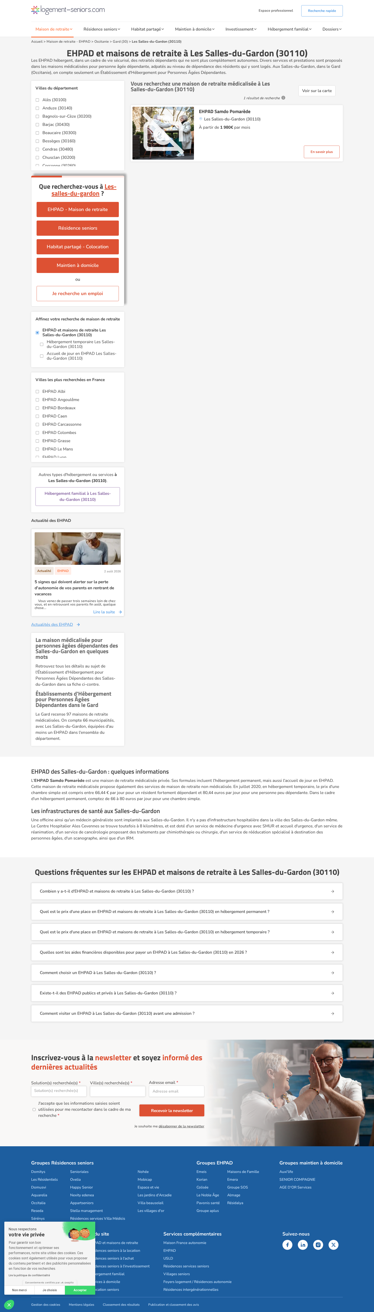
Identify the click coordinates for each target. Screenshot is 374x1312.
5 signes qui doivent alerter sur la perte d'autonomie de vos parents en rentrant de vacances (74, 588)
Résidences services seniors (186, 1266)
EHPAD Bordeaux (59, 408)
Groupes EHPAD (215, 1163)
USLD (168, 1258)
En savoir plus (322, 151)
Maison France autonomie (184, 1242)
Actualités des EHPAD (52, 624)
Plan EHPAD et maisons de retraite (109, 1242)
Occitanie (101, 41)
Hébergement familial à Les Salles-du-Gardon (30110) (78, 496)
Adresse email (162, 1082)
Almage (233, 1195)
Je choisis (49, 1290)
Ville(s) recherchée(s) (109, 1083)
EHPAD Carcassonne (61, 424)
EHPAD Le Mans (57, 449)
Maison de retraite (52, 29)
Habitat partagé (146, 29)
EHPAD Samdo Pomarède (224, 111)
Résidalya (235, 1202)
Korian (202, 1179)
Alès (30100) (54, 100)
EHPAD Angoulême (60, 400)
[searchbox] (59, 1091)
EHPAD (84, 41)
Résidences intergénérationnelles (190, 1289)
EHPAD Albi (53, 391)
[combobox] (59, 1091)
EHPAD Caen (54, 416)
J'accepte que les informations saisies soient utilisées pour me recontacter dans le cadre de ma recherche (84, 1109)
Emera (232, 1179)
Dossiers (330, 29)
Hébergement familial (288, 29)
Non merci (19, 1290)
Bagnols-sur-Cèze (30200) (67, 116)
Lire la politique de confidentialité (29, 1275)
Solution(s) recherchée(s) (54, 1083)
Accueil (37, 41)
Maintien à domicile (193, 29)
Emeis (201, 1171)
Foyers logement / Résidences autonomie (197, 1281)
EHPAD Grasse (56, 441)
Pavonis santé (208, 1202)
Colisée (202, 1187)
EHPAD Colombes (59, 432)
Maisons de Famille (243, 1171)
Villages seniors (176, 1273)
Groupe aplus (208, 1210)
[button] (9, 1304)
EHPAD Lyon (54, 457)
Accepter (80, 1290)
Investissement (239, 29)
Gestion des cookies (45, 1304)
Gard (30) (120, 41)
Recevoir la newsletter (172, 1111)
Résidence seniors (100, 29)
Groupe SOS (237, 1187)
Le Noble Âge (208, 1195)
